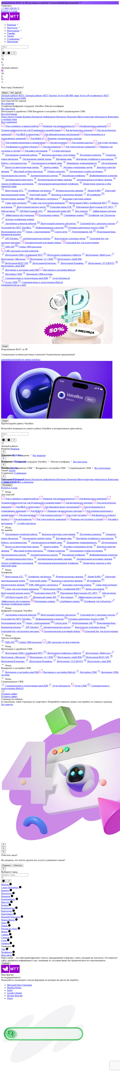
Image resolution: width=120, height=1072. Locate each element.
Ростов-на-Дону (9, 928)
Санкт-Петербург (10, 887)
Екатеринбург (8, 899)
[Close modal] (3, 845)
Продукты (12, 27)
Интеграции (13, 30)
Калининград (8, 908)
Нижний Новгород (11, 917)
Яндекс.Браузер (15, 995)
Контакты (61, 116)
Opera (10, 998)
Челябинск (6, 952)
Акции (10, 36)
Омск (4, 923)
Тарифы (11, 33)
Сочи (4, 940)
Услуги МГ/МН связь (68, 95)
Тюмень (5, 943)
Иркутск (5, 902)
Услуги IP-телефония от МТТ (94, 95)
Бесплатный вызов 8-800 (13, 98)
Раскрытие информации (44, 116)
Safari (9, 990)
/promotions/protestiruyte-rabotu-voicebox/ (21, 359)
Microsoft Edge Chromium (19, 985)
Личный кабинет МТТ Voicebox (41, 95)
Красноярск (7, 914)
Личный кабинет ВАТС (13, 95)
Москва (5, 884)
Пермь (4, 925)
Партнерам (12, 41)
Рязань (4, 931)
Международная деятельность (92, 116)
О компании (13, 39)
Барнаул (5, 890)
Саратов (5, 937)
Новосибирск (8, 920)
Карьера (27, 116)
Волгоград (6, 893)
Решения (11, 25)
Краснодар (6, 911)
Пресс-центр (7, 116)
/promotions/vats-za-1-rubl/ (13, 285)
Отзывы (18, 116)
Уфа (3, 949)
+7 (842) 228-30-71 (10, 8)
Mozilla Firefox (14, 987)
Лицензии (72, 116)
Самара (5, 934)
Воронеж (6, 896)
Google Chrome (14, 993)
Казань (5, 905)
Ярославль (6, 955)
